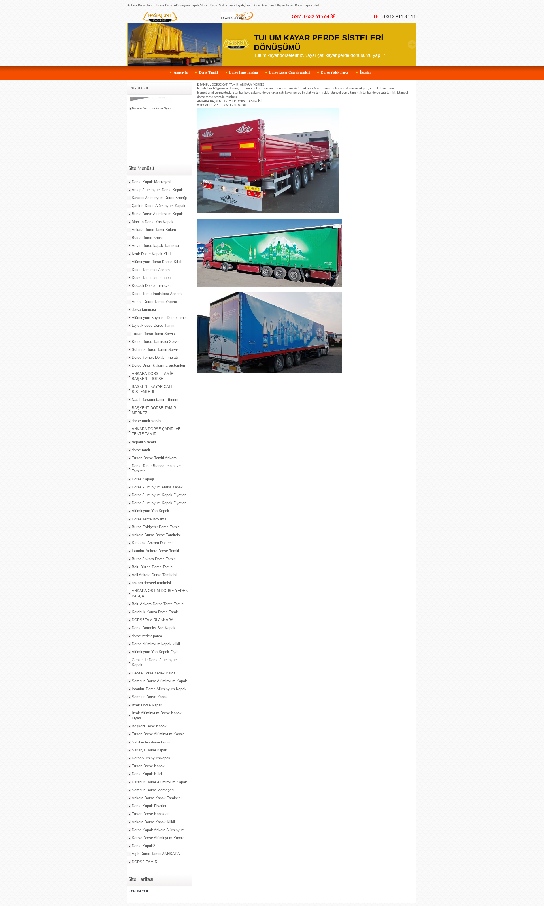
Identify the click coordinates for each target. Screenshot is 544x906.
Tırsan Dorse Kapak (148, 766)
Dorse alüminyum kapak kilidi (156, 644)
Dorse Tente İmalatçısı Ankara (157, 294)
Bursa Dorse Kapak (148, 238)
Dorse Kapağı (143, 479)
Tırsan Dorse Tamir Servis (153, 334)
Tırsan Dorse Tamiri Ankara (154, 458)
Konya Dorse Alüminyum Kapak (158, 838)
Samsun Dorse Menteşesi (153, 790)
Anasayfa (181, 72)
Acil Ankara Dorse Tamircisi (154, 575)
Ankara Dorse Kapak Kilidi (153, 822)
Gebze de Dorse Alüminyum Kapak (155, 662)
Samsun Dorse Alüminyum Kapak (159, 681)
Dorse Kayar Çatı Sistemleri (289, 72)
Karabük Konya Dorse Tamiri (155, 612)
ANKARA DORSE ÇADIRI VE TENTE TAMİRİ (156, 431)
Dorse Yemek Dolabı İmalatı (155, 357)
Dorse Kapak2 (143, 846)
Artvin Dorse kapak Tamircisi (155, 245)
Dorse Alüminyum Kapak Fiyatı (151, 104)
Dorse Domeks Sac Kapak (153, 628)
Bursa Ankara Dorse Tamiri (154, 559)
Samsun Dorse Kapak (150, 697)
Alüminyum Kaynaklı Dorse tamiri (159, 317)
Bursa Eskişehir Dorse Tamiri (156, 527)
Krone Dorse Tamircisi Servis (156, 341)
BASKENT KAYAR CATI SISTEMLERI (152, 389)
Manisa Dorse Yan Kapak (152, 222)
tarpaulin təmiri (144, 442)
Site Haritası (138, 891)
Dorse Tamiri (208, 72)
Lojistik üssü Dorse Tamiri (153, 325)
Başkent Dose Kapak (149, 726)
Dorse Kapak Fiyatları (149, 806)
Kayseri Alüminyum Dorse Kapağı (159, 198)
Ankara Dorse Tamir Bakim (154, 230)
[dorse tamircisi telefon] (237, 19)
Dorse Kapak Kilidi (147, 774)
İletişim (365, 72)
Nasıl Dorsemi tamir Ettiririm (155, 400)
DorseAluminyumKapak (151, 758)
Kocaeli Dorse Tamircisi (151, 285)
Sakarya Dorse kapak (149, 750)
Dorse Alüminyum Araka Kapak (157, 487)
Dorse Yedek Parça (334, 72)
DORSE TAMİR (144, 862)
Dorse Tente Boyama (149, 519)
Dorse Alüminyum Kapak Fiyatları (159, 495)
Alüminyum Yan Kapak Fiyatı (156, 652)
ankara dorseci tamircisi (151, 583)
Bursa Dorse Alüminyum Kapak (157, 214)
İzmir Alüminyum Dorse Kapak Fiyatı (157, 715)
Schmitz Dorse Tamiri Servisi (156, 349)
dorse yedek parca (147, 636)
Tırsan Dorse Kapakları (151, 814)
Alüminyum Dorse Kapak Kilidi (157, 262)
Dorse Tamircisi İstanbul (151, 277)
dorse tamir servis (146, 421)
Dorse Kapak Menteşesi (151, 182)
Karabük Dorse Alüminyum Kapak (159, 782)
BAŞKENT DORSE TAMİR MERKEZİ (154, 410)
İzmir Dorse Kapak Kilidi (151, 254)
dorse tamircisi (144, 309)
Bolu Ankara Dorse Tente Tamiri (158, 604)
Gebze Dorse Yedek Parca (153, 673)
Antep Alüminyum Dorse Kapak (157, 190)
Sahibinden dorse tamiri (151, 742)
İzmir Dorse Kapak (147, 705)
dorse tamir (141, 450)
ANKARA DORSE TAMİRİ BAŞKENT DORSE (153, 376)
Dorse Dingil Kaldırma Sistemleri (158, 365)
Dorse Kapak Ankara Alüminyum (158, 830)
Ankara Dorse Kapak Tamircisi (157, 798)
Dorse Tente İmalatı (243, 72)
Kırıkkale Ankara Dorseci (152, 543)
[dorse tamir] (160, 17)
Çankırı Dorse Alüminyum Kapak (158, 206)
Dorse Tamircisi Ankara (151, 270)
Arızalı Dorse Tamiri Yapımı (154, 302)
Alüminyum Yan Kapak (150, 511)
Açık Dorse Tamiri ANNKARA (156, 854)
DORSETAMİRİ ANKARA (152, 620)
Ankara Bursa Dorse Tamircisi (156, 535)
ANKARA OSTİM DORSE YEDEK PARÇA (160, 593)
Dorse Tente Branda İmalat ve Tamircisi (156, 468)
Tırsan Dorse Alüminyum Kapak (158, 734)
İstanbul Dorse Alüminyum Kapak (159, 689)
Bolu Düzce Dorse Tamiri (152, 567)
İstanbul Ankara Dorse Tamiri (155, 551)
